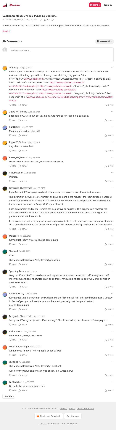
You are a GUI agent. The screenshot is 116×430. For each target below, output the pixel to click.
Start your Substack (50, 416)
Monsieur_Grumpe (19, 346)
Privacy (63, 408)
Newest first (106, 41)
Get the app (73, 416)
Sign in (108, 4)
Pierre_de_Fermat (18, 157)
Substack (43, 423)
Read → (6, 31)
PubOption (14, 126)
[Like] (41, 20)
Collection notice (85, 408)
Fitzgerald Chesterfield (20, 187)
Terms (72, 408)
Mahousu (14, 235)
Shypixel (13, 250)
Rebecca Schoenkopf (13, 20)
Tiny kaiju (14, 67)
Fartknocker (15, 381)
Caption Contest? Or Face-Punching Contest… (29, 15)
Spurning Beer (16, 271)
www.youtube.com (34, 78)
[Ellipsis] (112, 67)
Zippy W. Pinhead (18, 111)
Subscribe (95, 4)
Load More (9, 396)
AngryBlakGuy (16, 293)
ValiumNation (16, 172)
